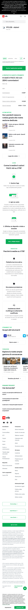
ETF (3, 435)
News (16, 470)
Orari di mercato (6, 105)
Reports (17, 473)
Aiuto (16, 443)
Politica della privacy (18, 490)
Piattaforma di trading (19, 459)
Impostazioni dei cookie (18, 586)
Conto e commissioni (5, 448)
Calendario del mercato (19, 439)
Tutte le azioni (13, 342)
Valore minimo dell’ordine (9, 101)
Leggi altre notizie (13, 156)
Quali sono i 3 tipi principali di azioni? (12, 404)
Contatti (17, 463)
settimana (10, 58)
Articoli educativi (19, 429)
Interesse (4, 468)
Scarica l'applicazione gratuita (14, 68)
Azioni (4, 429)
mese (16, 58)
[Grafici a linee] (21, 58)
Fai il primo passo (14, 241)
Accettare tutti (19, 607)
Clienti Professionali (5, 457)
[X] (11, 422)
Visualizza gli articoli (13, 378)
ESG (16, 479)
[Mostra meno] (14, 13)
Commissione (6, 93)
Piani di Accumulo (7, 465)
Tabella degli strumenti (5, 453)
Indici (3, 444)
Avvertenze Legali (19, 486)
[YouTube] (3, 422)
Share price (18, 476)
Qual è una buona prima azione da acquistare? (12, 409)
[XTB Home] (4, 16)
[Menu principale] (25, 16)
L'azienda (17, 453)
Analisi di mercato (20, 432)
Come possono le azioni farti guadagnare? (10, 399)
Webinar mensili (19, 435)
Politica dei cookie (20, 494)
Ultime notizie (18, 497)
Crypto (4, 438)
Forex (3, 441)
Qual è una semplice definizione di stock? (12, 393)
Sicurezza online (19, 446)
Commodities (6, 432)
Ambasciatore (18, 456)
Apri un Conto (14, 524)
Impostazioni (8, 607)
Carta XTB (5, 475)
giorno (4, 58)
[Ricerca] (21, 16)
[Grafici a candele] (24, 58)
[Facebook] (7, 422)
